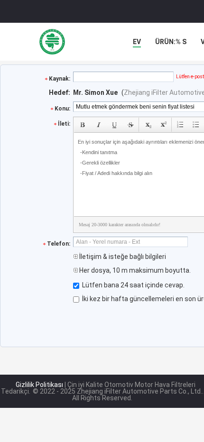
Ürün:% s (170, 42)
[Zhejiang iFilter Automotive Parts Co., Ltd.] (52, 42)
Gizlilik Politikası (39, 384)
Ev (137, 42)
